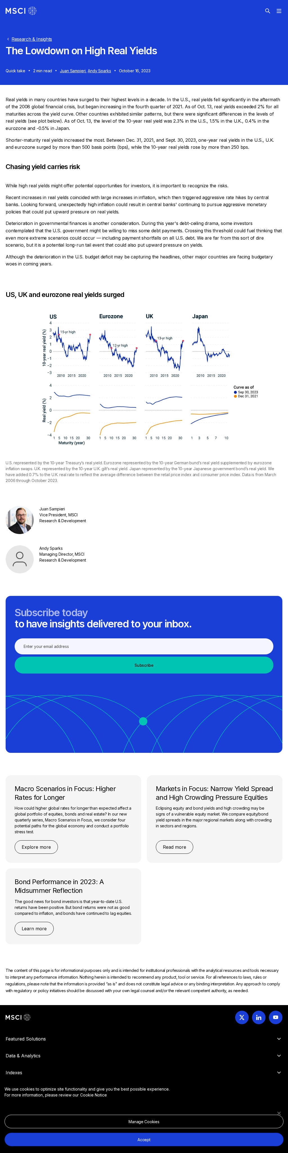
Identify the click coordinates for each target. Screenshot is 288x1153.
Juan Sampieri (73, 70)
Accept (144, 1139)
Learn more (34, 928)
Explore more (36, 847)
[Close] (279, 1113)
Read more (174, 847)
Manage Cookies (144, 1121)
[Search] (267, 11)
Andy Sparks (99, 70)
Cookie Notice (93, 1095)
